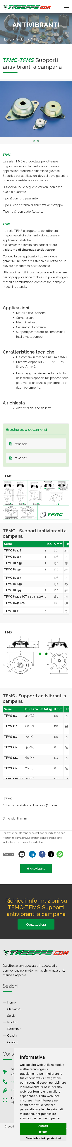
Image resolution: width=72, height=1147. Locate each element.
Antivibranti (37, 868)
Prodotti (12, 1022)
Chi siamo (13, 1009)
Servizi (11, 1015)
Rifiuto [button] (43, 1131)
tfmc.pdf (21, 444)
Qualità (12, 1035)
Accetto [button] (43, 1125)
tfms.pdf (21, 458)
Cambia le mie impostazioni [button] (43, 1138)
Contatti (12, 1042)
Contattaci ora (36, 924)
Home (11, 1002)
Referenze (14, 1029)
